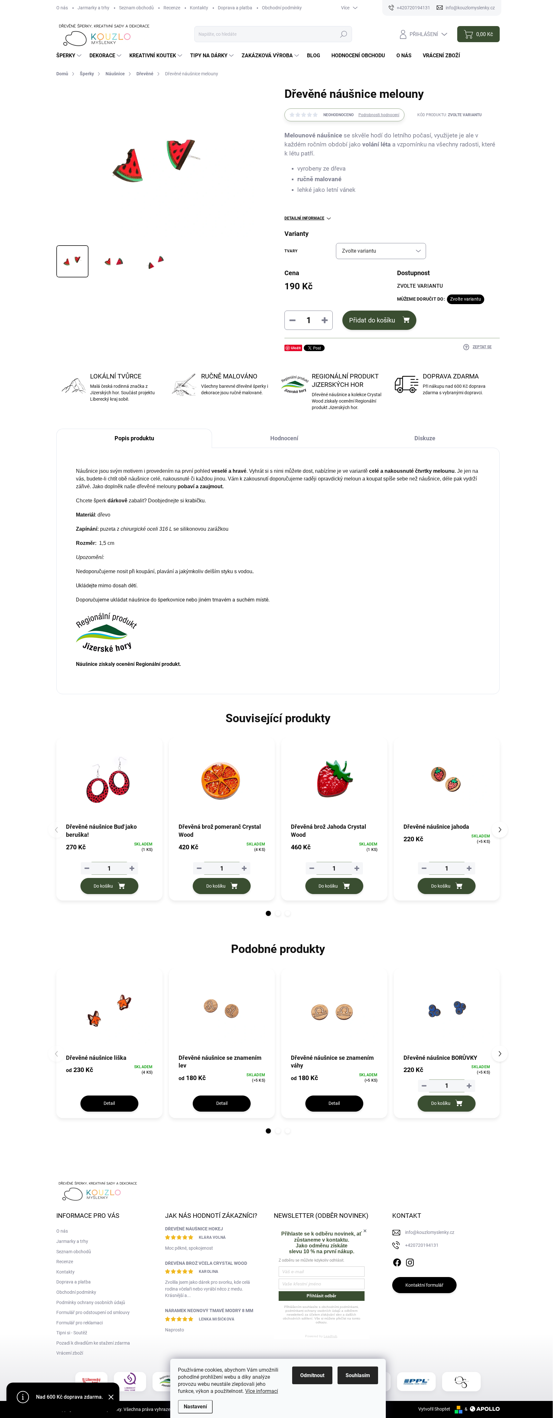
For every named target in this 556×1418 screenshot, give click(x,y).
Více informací (261, 1391)
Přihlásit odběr (321, 1295)
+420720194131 (422, 1245)
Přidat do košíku (372, 320)
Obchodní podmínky (282, 7)
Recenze (171, 7)
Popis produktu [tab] (134, 438)
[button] (268, 913)
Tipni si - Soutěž (71, 1332)
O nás (62, 7)
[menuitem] (69, 55)
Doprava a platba (235, 7)
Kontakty (199, 7)
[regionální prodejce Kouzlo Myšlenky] (168, 1381)
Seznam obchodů (136, 7)
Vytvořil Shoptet (434, 1409)
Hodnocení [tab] (284, 438)
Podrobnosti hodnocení (378, 115)
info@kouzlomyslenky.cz (429, 1232)
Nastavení (195, 1407)
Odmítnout (312, 1375)
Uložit (296, 347)
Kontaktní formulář (424, 1285)
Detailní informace (304, 218)
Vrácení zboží (69, 1353)
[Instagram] (410, 1261)
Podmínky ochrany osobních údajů (90, 1302)
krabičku (195, 500)
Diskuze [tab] (424, 438)
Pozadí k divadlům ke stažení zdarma (93, 1343)
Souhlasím (358, 1375)
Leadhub (330, 1336)
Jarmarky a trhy (93, 7)
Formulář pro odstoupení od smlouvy (93, 1312)
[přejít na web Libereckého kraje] (91, 1381)
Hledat (343, 34)
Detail (109, 1103)
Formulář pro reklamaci (79, 1322)
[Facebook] (397, 1261)
